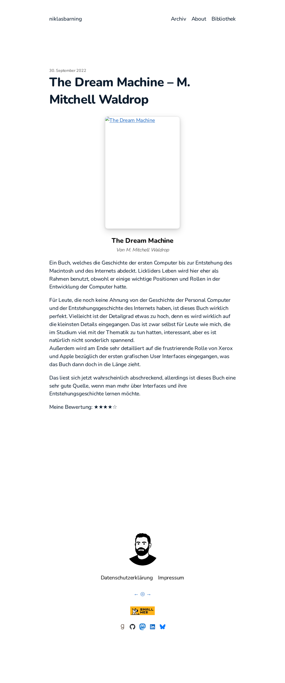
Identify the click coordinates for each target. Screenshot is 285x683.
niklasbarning (65, 19)
